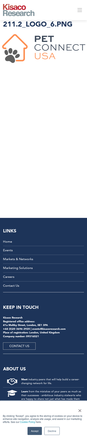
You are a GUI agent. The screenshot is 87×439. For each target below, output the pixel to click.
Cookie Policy (27, 422)
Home (7, 241)
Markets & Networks (18, 259)
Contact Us (11, 286)
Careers (8, 277)
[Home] (21, 10)
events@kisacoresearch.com (49, 328)
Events (8, 250)
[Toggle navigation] (79, 10)
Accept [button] (34, 431)
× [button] (79, 409)
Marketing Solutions (18, 268)
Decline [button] (52, 431)
